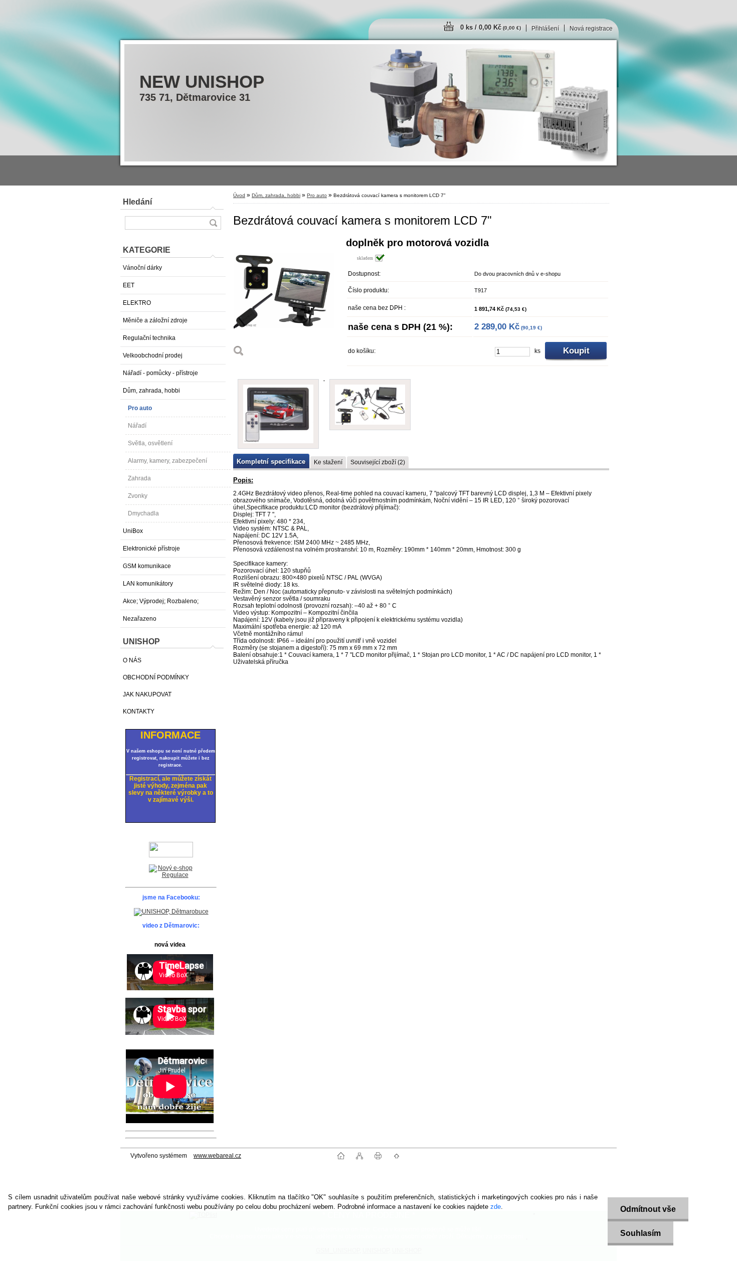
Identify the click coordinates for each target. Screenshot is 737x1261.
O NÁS (132, 660)
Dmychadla (143, 513)
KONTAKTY (138, 711)
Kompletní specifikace (271, 461)
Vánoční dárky (142, 267)
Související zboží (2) (377, 462)
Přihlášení (545, 28)
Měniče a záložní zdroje (155, 320)
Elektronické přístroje (151, 548)
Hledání (137, 202)
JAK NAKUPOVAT (147, 694)
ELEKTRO (137, 302)
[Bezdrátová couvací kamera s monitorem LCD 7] (286, 300)
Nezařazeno (139, 618)
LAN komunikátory (148, 583)
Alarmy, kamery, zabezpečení (167, 460)
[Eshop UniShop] (171, 872)
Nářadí (137, 425)
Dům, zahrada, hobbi (151, 390)
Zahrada (139, 478)
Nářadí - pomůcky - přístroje (160, 373)
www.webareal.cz (217, 1155)
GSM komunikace (147, 566)
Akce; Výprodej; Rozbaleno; (161, 601)
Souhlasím (640, 1233)
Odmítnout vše (648, 1209)
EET (128, 285)
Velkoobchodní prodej (152, 355)
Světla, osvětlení (150, 443)
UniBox (133, 530)
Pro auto (140, 408)
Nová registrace (591, 28)
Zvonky (137, 495)
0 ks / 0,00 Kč (490, 27)
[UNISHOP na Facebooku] (171, 911)
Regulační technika (149, 337)
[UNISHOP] (171, 849)
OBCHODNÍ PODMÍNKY (156, 677)
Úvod (239, 195)
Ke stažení (328, 462)
